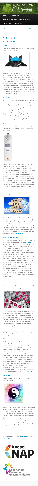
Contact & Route (7, 23)
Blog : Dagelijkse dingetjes (10, 19)
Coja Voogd (25, 436)
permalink (7, 438)
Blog (18, 436)
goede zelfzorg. (18, 233)
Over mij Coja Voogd (14, 15)
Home (4, 15)
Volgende (32, 29)
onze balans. (29, 371)
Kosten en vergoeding (24, 19)
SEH (29, 242)
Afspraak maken (18, 23)
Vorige (5, 29)
